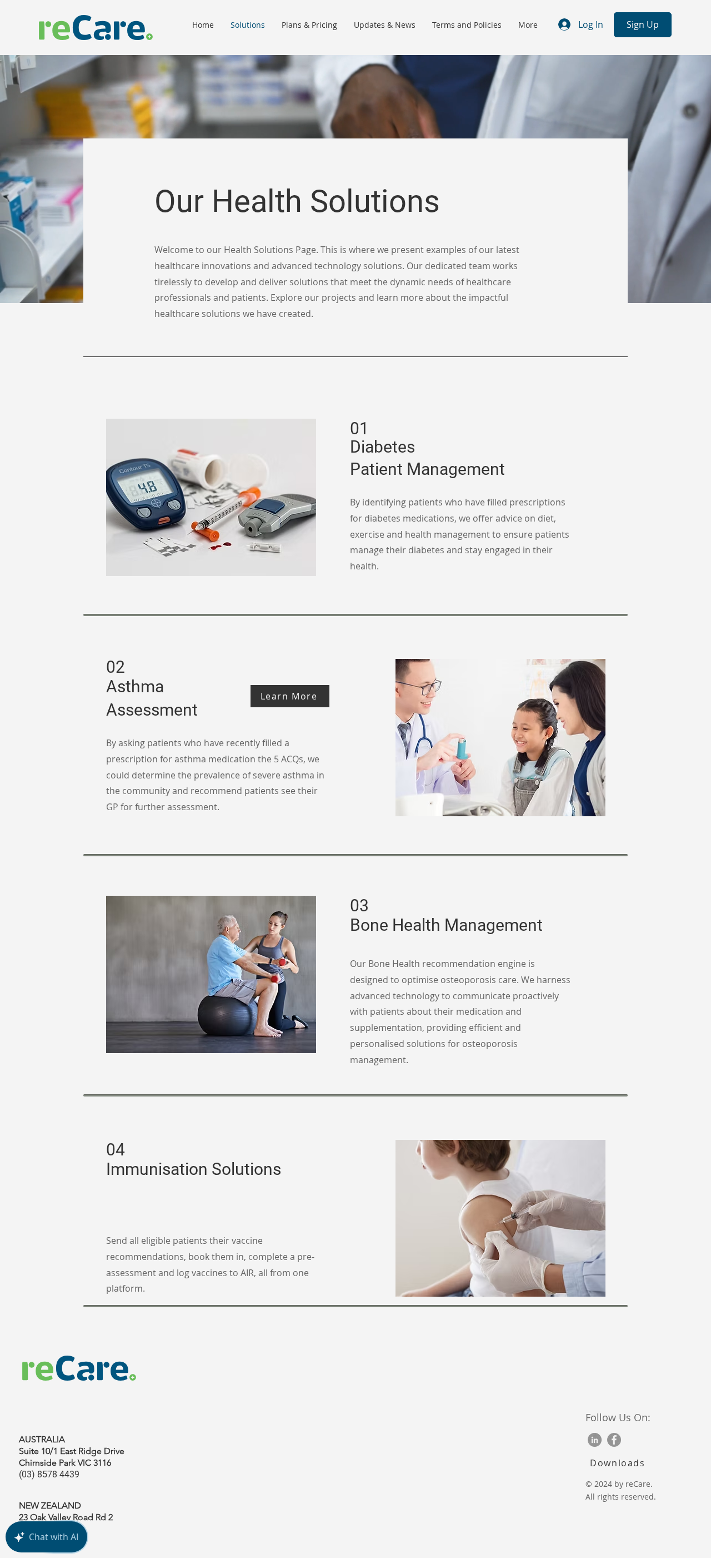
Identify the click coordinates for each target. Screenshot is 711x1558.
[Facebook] (614, 1440)
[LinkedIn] (595, 1440)
